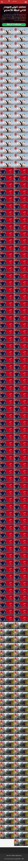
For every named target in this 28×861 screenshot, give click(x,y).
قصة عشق (9, 855)
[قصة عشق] (14, 2)
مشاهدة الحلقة (14, 24)
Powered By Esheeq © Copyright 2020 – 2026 (14, 859)
